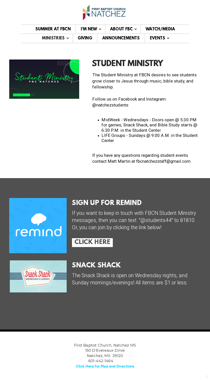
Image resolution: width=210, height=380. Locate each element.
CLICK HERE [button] (92, 242)
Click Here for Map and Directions (105, 366)
